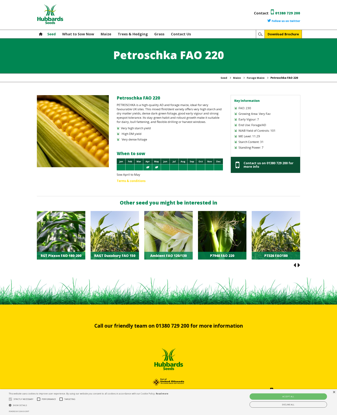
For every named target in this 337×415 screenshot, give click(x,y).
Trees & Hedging (133, 34)
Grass (159, 34)
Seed (51, 34)
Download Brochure (283, 34)
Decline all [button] (288, 404)
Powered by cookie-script (19, 411)
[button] (88, 405)
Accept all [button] (288, 396)
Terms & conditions (131, 181)
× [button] (334, 392)
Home (42, 34)
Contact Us (181, 34)
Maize (106, 34)
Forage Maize (256, 77)
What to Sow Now (78, 34)
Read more (162, 393)
